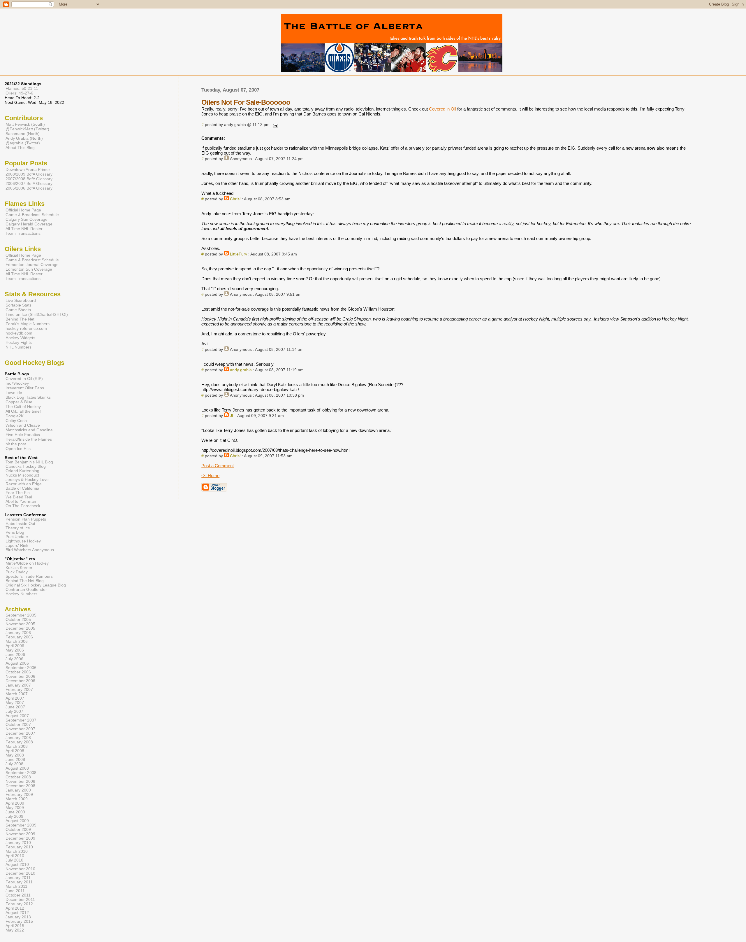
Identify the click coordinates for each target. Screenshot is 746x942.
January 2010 (18, 843)
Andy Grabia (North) (24, 138)
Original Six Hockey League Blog (36, 585)
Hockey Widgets (20, 337)
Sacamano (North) (23, 133)
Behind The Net (20, 319)
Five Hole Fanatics (23, 434)
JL (232, 416)
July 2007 (14, 711)
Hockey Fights (19, 342)
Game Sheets (18, 309)
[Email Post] (274, 124)
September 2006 (21, 668)
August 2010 (17, 864)
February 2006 (19, 637)
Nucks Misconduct (22, 475)
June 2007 (15, 707)
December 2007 (20, 733)
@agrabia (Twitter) (23, 143)
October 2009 (18, 829)
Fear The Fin (18, 493)
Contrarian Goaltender (26, 589)
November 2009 (20, 834)
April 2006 (15, 646)
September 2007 (21, 720)
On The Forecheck (23, 506)
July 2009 (14, 816)
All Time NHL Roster (24, 228)
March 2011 (16, 886)
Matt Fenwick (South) (25, 124)
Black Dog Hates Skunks (28, 397)
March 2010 (17, 851)
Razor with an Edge (24, 484)
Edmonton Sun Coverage (29, 269)
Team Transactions (23, 233)
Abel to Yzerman (21, 501)
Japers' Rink (17, 545)
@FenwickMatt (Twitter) (27, 129)
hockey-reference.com (26, 328)
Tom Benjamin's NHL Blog (29, 462)
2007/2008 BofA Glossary (29, 178)
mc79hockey (17, 383)
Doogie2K (15, 416)
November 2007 (20, 729)
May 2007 (15, 703)
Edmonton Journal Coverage (32, 264)
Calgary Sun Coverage (26, 219)
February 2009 (19, 794)
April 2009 (15, 803)
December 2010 (20, 873)
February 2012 (19, 904)
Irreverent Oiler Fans (25, 388)
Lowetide (14, 392)
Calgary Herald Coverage (29, 224)
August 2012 (17, 913)
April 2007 (15, 698)
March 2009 (17, 799)
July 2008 (14, 764)
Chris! (235, 199)
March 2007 (17, 694)
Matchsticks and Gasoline (29, 430)
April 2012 (15, 908)
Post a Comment (217, 465)
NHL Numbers (18, 347)
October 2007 (18, 724)
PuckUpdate (17, 537)
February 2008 (19, 742)
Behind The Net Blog (25, 581)
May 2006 (15, 650)
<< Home (210, 475)
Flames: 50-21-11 (22, 88)
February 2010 (19, 847)
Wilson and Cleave (23, 425)
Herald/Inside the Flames (29, 439)
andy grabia (241, 370)
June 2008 (15, 759)
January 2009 (18, 790)
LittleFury (238, 254)
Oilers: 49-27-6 (19, 93)
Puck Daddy (17, 572)
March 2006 (17, 641)
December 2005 (20, 628)
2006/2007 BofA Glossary (29, 183)
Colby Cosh (16, 420)
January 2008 (18, 738)
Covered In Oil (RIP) (24, 378)
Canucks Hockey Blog (26, 466)
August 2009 (17, 821)
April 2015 (15, 926)
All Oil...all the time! (23, 411)
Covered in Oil (442, 108)
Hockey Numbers (21, 594)
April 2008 (15, 751)
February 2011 (19, 882)
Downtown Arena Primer (28, 169)
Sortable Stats (18, 305)
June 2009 (15, 812)
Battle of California (22, 488)
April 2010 (15, 856)
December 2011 (20, 899)
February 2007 (19, 689)
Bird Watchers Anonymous (30, 550)
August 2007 (17, 716)
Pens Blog (15, 532)
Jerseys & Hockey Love (27, 479)
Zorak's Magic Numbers (28, 323)
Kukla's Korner (19, 567)
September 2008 (21, 773)
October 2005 (18, 619)
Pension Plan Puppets (26, 519)
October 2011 (18, 895)
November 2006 (20, 676)
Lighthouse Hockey (23, 541)
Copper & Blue (19, 402)
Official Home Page (23, 210)
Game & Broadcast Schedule (32, 214)
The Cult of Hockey (23, 406)
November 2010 (20, 869)
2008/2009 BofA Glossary (29, 174)
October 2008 (18, 777)
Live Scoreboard (21, 300)
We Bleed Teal (19, 497)
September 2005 (21, 615)
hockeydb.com (19, 333)
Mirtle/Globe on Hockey (27, 563)
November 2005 (20, 624)
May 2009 (15, 808)
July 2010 (14, 860)
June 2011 (15, 891)
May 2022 (15, 930)
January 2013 (18, 917)
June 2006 (15, 654)
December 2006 (20, 681)
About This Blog (20, 147)
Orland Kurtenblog (22, 471)
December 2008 (20, 786)
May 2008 (15, 755)
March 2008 (17, 746)
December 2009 (20, 838)
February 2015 (19, 921)
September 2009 (21, 825)
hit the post (16, 444)
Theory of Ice (18, 528)
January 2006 (18, 633)
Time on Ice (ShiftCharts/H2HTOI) (37, 314)
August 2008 (17, 768)
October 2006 (18, 672)
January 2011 (18, 878)
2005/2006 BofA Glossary (29, 188)
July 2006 (14, 659)
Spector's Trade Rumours (29, 576)
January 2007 (18, 685)
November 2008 (20, 781)
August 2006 (17, 663)
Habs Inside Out (20, 523)
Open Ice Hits (18, 448)
